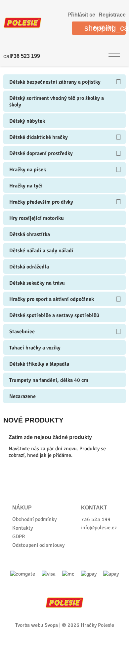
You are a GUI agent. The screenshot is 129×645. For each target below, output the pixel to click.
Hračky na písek (27, 169)
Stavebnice (22, 331)
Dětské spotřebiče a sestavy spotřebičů (54, 315)
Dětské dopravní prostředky (41, 153)
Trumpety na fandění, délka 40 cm (48, 380)
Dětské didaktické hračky (38, 137)
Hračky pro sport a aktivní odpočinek (51, 299)
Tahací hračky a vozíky (35, 347)
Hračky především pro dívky (41, 202)
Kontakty (22, 528)
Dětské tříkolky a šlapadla (39, 364)
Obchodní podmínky (34, 519)
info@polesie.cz (99, 527)
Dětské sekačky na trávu (37, 283)
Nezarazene (22, 396)
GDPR (18, 536)
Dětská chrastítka (29, 234)
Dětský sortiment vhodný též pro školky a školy (56, 101)
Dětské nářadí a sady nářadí (41, 250)
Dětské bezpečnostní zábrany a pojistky (55, 82)
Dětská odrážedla (29, 266)
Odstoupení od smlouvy (38, 545)
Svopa (51, 625)
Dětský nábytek (27, 121)
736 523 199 (25, 56)
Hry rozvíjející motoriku (36, 218)
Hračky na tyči (26, 185)
